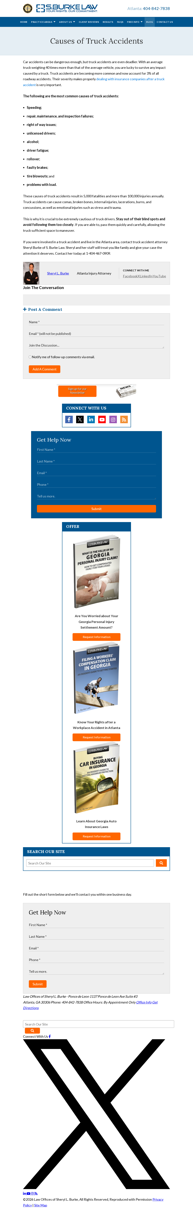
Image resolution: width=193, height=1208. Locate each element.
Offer (72, 526)
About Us (65, 21)
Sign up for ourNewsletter (77, 390)
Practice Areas (42, 21)
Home (24, 21)
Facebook (130, 276)
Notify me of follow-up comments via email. (63, 357)
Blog (149, 21)
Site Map (40, 1205)
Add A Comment (45, 369)
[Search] (161, 863)
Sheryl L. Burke (58, 273)
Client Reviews (89, 21)
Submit (96, 509)
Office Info (144, 1002)
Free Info (133, 21)
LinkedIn (146, 276)
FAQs (120, 21)
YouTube (159, 276)
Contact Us (165, 21)
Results (108, 21)
